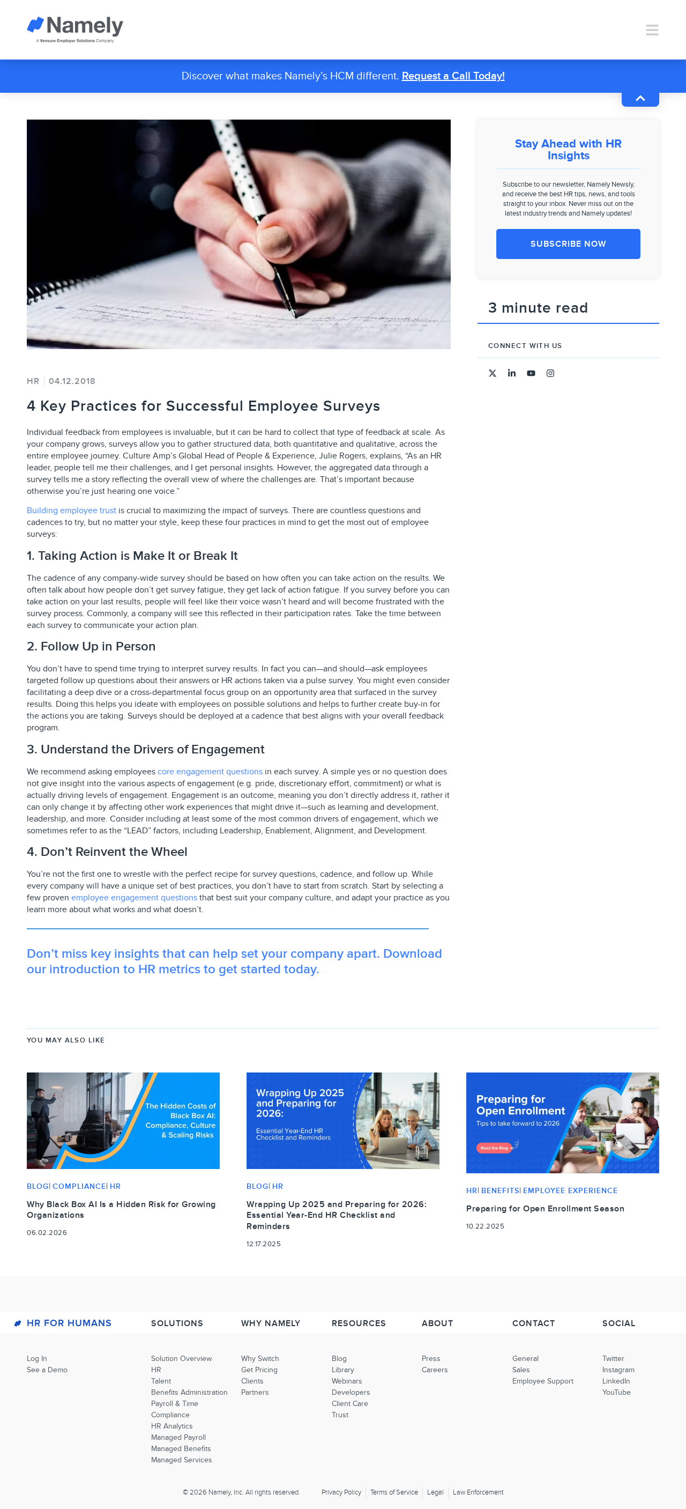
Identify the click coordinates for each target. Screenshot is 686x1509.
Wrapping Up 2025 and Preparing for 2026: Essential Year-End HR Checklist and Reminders (337, 1215)
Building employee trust (71, 510)
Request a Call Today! (453, 76)
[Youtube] (531, 373)
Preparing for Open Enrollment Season (545, 1208)
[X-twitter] (492, 373)
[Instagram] (550, 373)
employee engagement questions (134, 897)
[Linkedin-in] (512, 373)
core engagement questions (210, 771)
